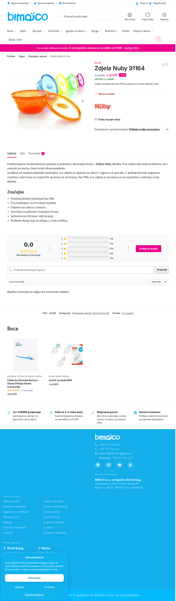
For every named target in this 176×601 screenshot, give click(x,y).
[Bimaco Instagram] (109, 465)
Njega (22, 56)
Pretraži (162, 269)
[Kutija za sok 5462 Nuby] (163, 64)
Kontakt (8, 532)
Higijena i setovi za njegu (21, 376)
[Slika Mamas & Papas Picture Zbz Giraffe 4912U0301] (167, 64)
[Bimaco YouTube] (119, 465)
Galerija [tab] (11, 153)
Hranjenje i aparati (37, 56)
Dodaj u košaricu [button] (25, 401)
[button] (162, 35)
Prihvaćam (34, 578)
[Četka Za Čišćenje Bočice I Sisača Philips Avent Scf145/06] (25, 355)
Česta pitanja (51, 511)
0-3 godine (128, 313)
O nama (48, 527)
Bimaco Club (11, 517)
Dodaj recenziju (148, 248)
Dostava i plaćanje (14, 506)
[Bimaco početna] (107, 437)
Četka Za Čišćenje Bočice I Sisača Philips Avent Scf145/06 (22, 383)
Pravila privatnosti (34, 594)
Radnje (7, 522)
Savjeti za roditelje (54, 532)
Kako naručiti (11, 501)
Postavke (49, 587)
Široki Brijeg (15, 548)
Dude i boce (55, 376)
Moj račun (130, 19)
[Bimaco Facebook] (98, 465)
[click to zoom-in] (47, 101)
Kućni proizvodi (101, 313)
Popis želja (147, 19)
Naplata (164, 19)
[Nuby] (103, 107)
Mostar (46, 548)
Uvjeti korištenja (53, 522)
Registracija (159, 3)
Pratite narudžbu (53, 501)
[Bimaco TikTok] (130, 465)
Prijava (144, 3)
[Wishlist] (38, 341)
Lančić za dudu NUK (60, 380)
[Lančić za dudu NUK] (67, 355)
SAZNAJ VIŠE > (132, 48)
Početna (11, 56)
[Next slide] (82, 101)
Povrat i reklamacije (55, 506)
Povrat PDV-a (51, 517)
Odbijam (19, 587)
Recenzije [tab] (36, 153)
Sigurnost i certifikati (16, 511)
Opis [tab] (22, 153)
